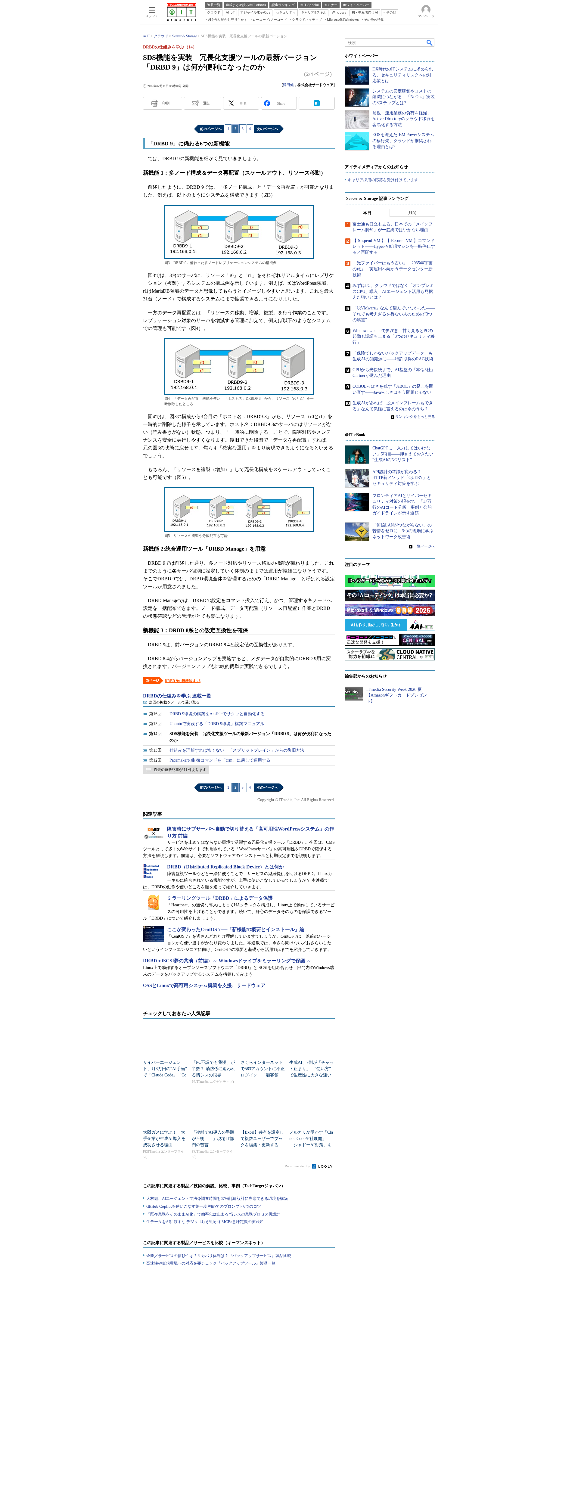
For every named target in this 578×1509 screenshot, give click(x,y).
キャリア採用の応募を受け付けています (383, 180)
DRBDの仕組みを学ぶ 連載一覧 (177, 695)
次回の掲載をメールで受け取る (174, 702)
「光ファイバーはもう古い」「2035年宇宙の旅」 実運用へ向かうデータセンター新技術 (393, 269)
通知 (206, 103)
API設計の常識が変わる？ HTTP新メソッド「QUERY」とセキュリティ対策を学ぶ (401, 478)
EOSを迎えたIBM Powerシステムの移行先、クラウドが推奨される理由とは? (403, 140)
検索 (429, 42)
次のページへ (267, 129)
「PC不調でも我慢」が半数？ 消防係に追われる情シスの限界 (213, 1068)
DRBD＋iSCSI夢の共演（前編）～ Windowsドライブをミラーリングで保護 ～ (227, 960)
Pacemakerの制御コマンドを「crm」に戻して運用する (219, 760)
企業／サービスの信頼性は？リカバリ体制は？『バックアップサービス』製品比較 (218, 1255)
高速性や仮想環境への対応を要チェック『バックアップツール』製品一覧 (210, 1263)
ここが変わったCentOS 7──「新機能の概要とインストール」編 (235, 929)
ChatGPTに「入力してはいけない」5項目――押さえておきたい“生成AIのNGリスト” (403, 454)
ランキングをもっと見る (415, 417)
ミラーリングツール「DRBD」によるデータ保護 (220, 898)
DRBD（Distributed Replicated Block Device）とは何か (225, 866)
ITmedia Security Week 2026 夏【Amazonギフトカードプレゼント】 (396, 695)
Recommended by (298, 1166)
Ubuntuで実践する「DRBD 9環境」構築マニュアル (216, 724)
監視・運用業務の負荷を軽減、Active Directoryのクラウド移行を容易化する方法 (403, 119)
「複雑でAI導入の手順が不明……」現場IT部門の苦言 (213, 1138)
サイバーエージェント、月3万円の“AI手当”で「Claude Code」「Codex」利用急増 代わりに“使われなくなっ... (165, 1075)
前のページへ (211, 129)
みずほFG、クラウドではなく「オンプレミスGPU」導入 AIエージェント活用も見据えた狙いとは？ (393, 291)
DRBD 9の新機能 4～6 (182, 681)
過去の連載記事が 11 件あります (180, 770)
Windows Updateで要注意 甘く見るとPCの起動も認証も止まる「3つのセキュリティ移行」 (394, 336)
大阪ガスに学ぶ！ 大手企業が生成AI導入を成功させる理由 (164, 1138)
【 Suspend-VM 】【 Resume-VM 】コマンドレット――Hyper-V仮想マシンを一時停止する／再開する (394, 246)
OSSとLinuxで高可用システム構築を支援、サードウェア (204, 985)
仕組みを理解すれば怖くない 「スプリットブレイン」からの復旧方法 (236, 750)
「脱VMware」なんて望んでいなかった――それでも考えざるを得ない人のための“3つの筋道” (394, 314)
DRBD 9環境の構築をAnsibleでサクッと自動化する (217, 714)
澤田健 (288, 85)
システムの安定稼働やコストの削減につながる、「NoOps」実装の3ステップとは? (403, 97)
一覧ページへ (424, 546)
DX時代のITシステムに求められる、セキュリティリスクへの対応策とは (402, 75)
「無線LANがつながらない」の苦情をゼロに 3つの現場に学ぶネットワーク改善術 (403, 531)
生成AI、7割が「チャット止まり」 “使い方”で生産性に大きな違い (311, 1068)
